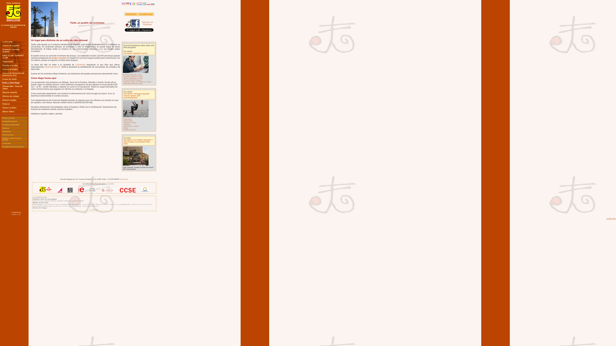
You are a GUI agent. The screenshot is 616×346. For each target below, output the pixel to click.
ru (46, 197)
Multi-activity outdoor (131, 126)
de (36, 197)
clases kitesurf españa (90, 206)
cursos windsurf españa (52, 204)
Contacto (124, 179)
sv (43, 197)
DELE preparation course (133, 78)
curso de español (89, 204)
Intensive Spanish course (133, 76)
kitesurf (57, 67)
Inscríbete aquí (146, 14)
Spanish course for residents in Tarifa (137, 82)
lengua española (59, 58)
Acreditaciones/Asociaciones (12, 147)
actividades (81, 65)
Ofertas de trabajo (40, 208)
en (34, 197)
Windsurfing (128, 121)
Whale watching (130, 130)
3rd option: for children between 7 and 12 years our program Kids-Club (138, 142)
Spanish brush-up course (133, 83)
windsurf (48, 67)
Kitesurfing (128, 119)
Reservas (5, 128)
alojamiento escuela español (141, 204)
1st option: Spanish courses (136, 53)
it (39, 197)
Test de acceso (7, 135)
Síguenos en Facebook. (147, 23)
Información (131, 14)
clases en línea (114, 204)
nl (41, 197)
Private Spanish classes (132, 80)
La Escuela (6, 143)
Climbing (127, 124)
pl (44, 197)
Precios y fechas (8, 118)
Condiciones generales (10, 125)
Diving (126, 128)
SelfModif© (94, 209)
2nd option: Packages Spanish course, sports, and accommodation (137, 96)
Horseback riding (130, 123)
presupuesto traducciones (62, 206)
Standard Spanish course (132, 75)
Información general (9, 121)
